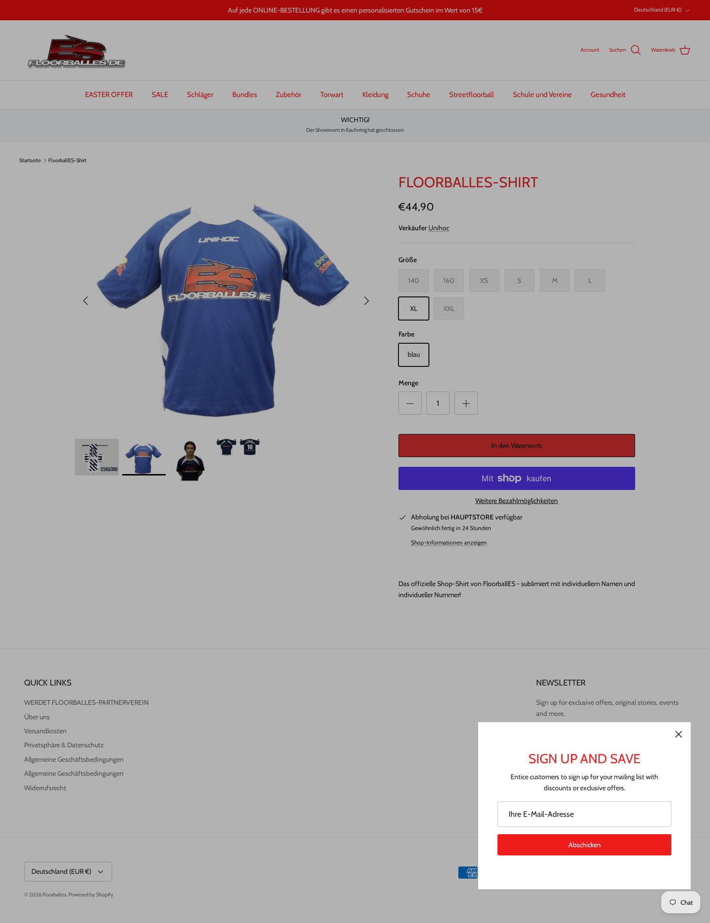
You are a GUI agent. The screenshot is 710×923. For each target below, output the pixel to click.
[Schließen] (678, 734)
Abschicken (584, 844)
